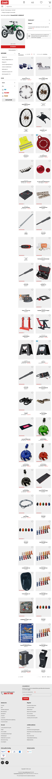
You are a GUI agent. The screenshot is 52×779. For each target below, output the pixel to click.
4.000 (26, 258)
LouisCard (3, 717)
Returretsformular (30, 735)
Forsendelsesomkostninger (6, 733)
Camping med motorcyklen (32, 717)
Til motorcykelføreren (31, 715)
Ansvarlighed (3, 741)
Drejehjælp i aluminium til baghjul (43, 310)
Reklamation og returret (5, 737)
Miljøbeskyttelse (30, 739)
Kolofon (28, 727)
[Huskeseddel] (41, 2)
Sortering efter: (40, 54)
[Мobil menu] (2, 6)
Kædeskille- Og (43, 284)
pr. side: (26, 54)
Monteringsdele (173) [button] (6, 74)
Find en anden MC (12, 50)
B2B (2, 707)
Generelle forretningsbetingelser (33, 729)
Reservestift (43, 233)
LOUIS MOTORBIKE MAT (26, 439)
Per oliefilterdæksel (43, 155)
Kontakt (2, 705)
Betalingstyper (4, 735)
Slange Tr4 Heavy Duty (26, 310)
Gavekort (3, 715)
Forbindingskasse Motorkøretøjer (43, 258)
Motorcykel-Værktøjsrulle (43, 387)
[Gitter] (32, 54)
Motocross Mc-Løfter (43, 336)
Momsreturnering (4, 739)
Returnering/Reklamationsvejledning (8, 719)
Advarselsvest (26, 155)
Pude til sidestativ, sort (26, 593)
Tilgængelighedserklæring (32, 737)
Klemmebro (43, 516)
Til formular (39, 37)
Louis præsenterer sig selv (6, 727)
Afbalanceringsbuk (26, 336)
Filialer (2, 729)
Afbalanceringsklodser (43, 207)
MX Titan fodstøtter (43, 413)
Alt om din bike (30, 713)
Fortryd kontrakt (4, 721)
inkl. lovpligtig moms (26, 772)
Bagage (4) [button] (4, 62)
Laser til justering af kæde (26, 671)
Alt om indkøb (3, 731)
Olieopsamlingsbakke (26, 207)
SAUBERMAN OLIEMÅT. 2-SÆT (26, 619)
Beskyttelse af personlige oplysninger (34, 731)
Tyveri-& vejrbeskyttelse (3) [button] (7, 64)
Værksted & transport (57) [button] (7, 71)
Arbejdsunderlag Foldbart (43, 490)
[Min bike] (32, 2)
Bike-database (4, 711)
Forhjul (26, 130)
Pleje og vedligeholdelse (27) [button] (7, 59)
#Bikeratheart (29, 709)
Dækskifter (43, 671)
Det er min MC (13, 46)
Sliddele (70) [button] (4, 57)
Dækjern (26, 233)
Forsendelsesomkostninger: (18, 773)
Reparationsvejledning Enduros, (26, 645)
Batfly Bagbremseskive (26, 104)
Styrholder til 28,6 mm (26, 78)
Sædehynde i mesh (43, 130)
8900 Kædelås (26, 516)
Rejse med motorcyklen (31, 711)
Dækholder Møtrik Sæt (43, 542)
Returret (28, 733)
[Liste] (34, 54)
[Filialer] (24, 2)
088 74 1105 (8, 694)
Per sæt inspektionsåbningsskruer (43, 181)
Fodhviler (26, 413)
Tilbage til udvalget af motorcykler (8, 12)
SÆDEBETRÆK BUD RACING (26, 181)
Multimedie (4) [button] (5, 69)
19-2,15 (43, 104)
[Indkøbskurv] (50, 2)
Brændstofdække (43, 439)
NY (5, 89)
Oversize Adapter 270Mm (43, 78)
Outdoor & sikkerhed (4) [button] (6, 66)
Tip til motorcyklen (30, 707)
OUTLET (6, 95)
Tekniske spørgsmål (5, 709)
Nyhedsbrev (3, 713)
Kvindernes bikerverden (31, 705)
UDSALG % (7, 92)
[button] (49, 7)
